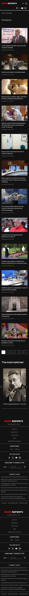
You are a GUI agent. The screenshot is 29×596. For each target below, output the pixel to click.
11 (21, 352)
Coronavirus (4, 50)
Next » (26, 352)
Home (3, 13)
